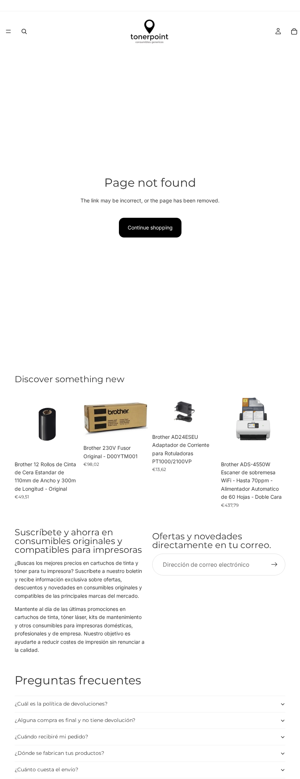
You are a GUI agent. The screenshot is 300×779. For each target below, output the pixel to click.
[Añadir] (67, 446)
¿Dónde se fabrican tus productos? (59, 753)
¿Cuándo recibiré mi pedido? (51, 736)
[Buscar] (24, 31)
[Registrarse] (274, 564)
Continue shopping (150, 227)
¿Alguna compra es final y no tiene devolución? (75, 720)
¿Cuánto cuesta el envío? (46, 769)
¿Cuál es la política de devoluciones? (61, 703)
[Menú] (8, 31)
